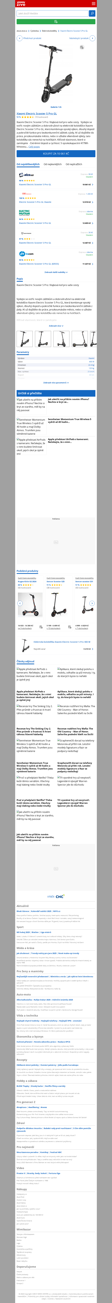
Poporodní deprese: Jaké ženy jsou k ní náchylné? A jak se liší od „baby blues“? (46, 1135)
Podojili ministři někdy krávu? (28, 1183)
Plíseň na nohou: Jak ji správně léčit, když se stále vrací (37, 1138)
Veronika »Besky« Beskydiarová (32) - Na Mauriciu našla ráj (38, 989)
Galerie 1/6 (56, 107)
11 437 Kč (87, 264)
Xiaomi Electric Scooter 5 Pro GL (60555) (39, 263)
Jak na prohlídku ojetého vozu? (28, 1209)
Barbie (19, 1240)
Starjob (19, 1271)
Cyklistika (34, 31)
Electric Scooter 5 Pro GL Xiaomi (35, 202)
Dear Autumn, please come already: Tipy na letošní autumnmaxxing (42, 1111)
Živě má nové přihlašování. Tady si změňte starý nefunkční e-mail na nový (44, 1159)
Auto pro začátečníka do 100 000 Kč (30, 1215)
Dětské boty (21, 1255)
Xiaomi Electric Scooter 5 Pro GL (37, 113)
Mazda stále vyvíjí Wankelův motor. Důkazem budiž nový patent (41, 1007)
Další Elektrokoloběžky (27, 578)
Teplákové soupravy (24, 1252)
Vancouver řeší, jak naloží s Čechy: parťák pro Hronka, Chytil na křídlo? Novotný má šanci (50, 942)
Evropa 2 (20, 1283)
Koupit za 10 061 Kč (56, 153)
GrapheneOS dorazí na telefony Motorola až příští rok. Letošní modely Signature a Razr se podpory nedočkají (74, 767)
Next (91, 603)
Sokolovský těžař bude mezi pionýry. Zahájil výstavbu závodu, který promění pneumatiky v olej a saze (55, 1049)
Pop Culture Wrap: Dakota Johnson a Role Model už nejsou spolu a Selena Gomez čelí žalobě (51, 1117)
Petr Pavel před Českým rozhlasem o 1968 (32, 1180)
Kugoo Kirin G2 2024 (27, 581)
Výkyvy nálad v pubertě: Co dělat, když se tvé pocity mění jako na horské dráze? (47, 1156)
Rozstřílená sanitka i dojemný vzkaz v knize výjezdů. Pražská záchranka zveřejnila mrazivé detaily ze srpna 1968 (54, 961)
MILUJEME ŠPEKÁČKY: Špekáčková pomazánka (34, 986)
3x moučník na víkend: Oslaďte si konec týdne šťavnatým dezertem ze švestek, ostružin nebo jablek (54, 1072)
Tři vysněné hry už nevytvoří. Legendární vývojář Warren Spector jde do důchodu (73, 803)
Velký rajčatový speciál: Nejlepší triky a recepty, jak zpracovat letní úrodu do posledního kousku (53, 1069)
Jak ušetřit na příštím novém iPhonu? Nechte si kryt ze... (68, 401)
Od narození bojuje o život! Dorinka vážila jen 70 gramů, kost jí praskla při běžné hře (48, 921)
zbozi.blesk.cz (22, 1206)
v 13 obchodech (53, 628)
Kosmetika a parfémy (25, 1249)
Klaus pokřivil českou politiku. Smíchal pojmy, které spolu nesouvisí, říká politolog (48, 915)
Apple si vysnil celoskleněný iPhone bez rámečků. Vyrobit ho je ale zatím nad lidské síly (49, 1028)
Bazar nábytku (22, 1261)
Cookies (51, 1299)
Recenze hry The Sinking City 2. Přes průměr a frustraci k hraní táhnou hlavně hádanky (34, 731)
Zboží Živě (20, 1197)
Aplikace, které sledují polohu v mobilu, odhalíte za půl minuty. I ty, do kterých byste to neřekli (75, 694)
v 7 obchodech (81, 628)
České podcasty (22, 1274)
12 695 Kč (87, 223)
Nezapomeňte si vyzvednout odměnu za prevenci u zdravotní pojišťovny (44, 1141)
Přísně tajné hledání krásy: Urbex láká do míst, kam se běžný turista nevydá (45, 1096)
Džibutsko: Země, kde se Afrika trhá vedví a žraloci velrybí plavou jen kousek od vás (48, 1093)
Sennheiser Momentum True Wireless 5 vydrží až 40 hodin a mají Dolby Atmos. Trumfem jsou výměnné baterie (35, 767)
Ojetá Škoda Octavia (24, 1221)
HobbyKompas (22, 1212)
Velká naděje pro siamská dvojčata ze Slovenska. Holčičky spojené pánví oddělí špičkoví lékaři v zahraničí (53, 982)
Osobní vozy (21, 1200)
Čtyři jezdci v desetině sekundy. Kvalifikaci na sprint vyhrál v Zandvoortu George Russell (50, 1010)
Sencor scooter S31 (84, 581)
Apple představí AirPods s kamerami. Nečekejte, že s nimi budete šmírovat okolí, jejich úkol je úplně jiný (35, 696)
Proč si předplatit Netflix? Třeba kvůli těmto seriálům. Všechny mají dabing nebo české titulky (34, 803)
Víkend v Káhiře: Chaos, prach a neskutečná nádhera (36, 1090)
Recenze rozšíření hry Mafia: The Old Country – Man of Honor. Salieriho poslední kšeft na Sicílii (75, 731)
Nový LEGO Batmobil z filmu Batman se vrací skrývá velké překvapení (43, 1162)
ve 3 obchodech (25, 628)
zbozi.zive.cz (22, 31)
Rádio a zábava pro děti (25, 1277)
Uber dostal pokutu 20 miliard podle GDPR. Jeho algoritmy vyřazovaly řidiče (45, 1046)
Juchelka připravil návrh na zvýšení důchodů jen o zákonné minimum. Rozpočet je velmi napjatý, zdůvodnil (53, 1053)
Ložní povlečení (22, 1258)
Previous (20, 603)
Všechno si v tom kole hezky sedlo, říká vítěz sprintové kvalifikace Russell (44, 1004)
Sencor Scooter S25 (55, 581)
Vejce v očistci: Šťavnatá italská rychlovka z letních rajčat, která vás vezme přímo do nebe (50, 1075)
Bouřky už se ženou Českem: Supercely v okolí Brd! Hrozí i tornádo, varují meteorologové (50, 918)
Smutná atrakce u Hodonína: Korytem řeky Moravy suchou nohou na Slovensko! (47, 957)
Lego (18, 1243)
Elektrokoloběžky (49, 31)
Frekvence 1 (21, 1280)
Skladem (89, 177)
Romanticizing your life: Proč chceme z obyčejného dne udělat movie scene (45, 1114)
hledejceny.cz (22, 1194)
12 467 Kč (87, 242)
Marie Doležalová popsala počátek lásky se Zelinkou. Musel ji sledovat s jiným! (46, 966)
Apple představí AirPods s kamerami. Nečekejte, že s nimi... (68, 441)
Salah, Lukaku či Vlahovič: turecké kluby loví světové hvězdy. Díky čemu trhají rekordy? (49, 936)
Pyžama (19, 1246)
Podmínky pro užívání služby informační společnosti (48, 1296)
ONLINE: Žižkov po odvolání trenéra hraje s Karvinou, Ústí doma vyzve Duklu (46, 939)
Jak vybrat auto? (23, 1224)
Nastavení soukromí (62, 1299)
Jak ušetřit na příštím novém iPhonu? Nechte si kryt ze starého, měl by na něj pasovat (35, 837)
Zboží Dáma (21, 1203)
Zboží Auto (21, 1218)
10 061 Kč (87, 184)
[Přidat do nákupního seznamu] (82, 47)
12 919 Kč (87, 202)
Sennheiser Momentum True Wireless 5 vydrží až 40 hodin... (69, 421)
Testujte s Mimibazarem (25, 1234)
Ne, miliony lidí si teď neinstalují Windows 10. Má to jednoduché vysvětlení (45, 1031)
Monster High (22, 1237)
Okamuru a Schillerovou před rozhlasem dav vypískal (37, 1177)
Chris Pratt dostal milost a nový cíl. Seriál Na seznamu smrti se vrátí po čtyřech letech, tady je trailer (54, 1025)
